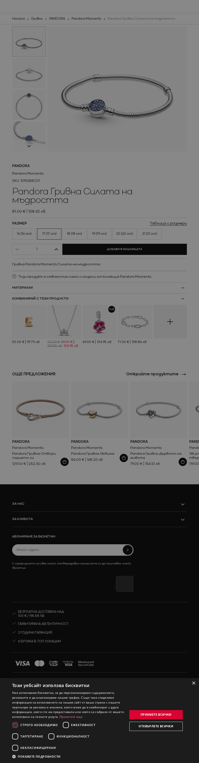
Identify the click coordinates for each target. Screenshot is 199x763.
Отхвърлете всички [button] (156, 726)
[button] (36, 756)
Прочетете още (71, 717)
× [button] (193, 683)
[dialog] (99, 720)
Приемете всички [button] (156, 715)
